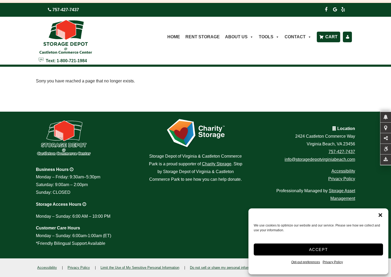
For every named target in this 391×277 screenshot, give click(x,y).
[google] (335, 9)
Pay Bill (347, 37)
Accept (318, 249)
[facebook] (326, 9)
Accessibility (343, 171)
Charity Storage (216, 164)
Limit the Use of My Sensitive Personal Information (140, 268)
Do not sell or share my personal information (224, 268)
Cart (331, 37)
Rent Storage (202, 37)
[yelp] (343, 9)
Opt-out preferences (305, 262)
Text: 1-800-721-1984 (65, 60)
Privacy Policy (333, 262)
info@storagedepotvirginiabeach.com (320, 159)
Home (173, 37)
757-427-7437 (341, 151)
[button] (380, 215)
